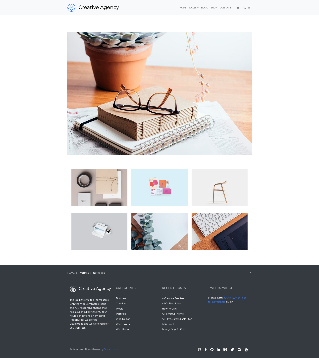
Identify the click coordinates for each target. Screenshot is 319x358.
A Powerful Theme (173, 313)
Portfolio (84, 272)
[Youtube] (246, 349)
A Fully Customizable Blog (177, 318)
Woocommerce (125, 324)
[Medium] (225, 349)
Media (119, 308)
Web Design (123, 318)
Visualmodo (111, 349)
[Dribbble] (200, 349)
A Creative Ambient (173, 298)
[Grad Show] (145, 172)
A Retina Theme (171, 324)
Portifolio (121, 313)
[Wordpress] (239, 349)
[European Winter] (90, 216)
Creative (121, 303)
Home (71, 272)
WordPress (122, 329)
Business (121, 298)
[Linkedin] (218, 349)
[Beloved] (202, 216)
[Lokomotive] (86, 172)
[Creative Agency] (93, 7)
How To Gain (169, 308)
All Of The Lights (171, 303)
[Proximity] (143, 216)
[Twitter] (232, 349)
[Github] (212, 349)
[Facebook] (205, 349)
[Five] (198, 172)
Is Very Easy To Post (173, 329)
